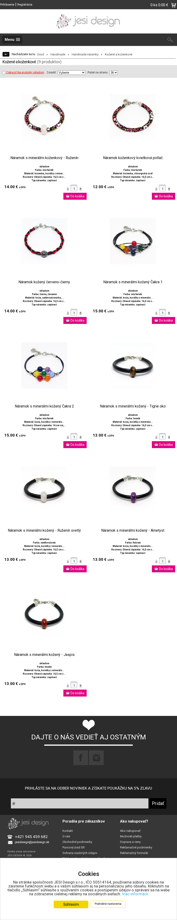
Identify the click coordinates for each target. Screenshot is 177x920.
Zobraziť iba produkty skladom (25, 72)
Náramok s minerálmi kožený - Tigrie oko (133, 406)
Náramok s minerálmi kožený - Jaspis (44, 655)
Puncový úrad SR (73, 847)
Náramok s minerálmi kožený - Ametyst (132, 530)
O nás (66, 836)
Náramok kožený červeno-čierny (44, 282)
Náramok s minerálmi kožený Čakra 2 (44, 406)
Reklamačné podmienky (136, 847)
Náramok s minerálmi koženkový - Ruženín (44, 158)
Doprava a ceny (130, 842)
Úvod (40, 54)
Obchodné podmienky (77, 842)
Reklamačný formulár (134, 853)
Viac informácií (135, 894)
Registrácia (24, 4)
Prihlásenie (7, 4)
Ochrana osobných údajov (79, 853)
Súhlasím (71, 904)
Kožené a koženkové (118, 54)
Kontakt (67, 831)
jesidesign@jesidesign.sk (32, 842)
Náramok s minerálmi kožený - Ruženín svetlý (44, 530)
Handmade (57, 54)
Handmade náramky (85, 54)
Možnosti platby (131, 836)
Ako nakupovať (130, 831)
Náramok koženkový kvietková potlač (133, 158)
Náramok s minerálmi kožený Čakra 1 (132, 282)
